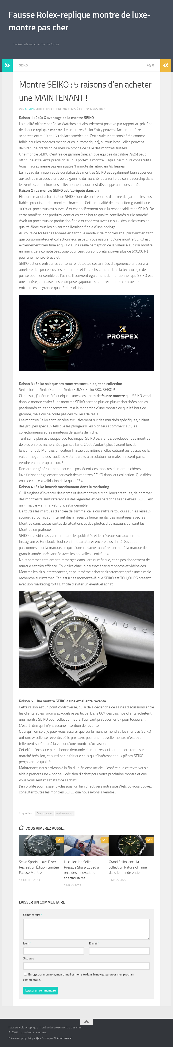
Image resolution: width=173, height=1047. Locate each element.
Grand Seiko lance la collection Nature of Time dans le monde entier (128, 867)
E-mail (94, 943)
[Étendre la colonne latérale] (7, 65)
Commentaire (32, 915)
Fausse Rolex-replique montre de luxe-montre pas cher (79, 21)
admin (29, 109)
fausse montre (44, 813)
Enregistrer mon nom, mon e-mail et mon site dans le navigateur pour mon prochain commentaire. (78, 977)
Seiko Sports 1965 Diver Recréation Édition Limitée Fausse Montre (39, 867)
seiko (23, 65)
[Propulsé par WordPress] (37, 1038)
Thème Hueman (63, 1038)
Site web (28, 958)
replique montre (64, 813)
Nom (27, 943)
